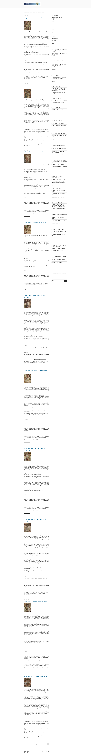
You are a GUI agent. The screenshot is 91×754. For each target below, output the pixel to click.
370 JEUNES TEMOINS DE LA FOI (57, 250)
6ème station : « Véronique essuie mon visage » (36, 601)
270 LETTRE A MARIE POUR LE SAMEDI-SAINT (59, 237)
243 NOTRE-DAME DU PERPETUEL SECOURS (58, 220)
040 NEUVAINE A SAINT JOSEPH (56, 131)
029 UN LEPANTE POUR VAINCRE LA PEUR (58, 125)
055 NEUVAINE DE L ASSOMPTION (57, 154)
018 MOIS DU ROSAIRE (55, 107)
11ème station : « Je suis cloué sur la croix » (35, 222)
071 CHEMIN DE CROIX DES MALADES (57, 179)
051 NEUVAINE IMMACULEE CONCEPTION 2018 (59, 145)
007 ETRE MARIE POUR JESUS (56, 84)
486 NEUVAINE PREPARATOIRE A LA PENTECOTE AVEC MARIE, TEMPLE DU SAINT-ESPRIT (59, 270)
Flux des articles (54, 36)
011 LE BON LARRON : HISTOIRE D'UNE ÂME (58, 95)
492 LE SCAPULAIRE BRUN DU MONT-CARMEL (59, 273)
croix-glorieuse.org (54, 29)
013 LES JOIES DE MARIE (55, 98)
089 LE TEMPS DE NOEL (55, 186)
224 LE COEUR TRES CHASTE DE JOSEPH (58, 208)
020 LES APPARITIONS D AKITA (56, 109)
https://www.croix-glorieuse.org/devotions (40, 73)
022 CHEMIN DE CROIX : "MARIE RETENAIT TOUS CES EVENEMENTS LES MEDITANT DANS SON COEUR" (59, 115)
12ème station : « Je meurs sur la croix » (34, 151)
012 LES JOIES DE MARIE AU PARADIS (57, 96)
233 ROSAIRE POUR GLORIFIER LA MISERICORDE (59, 211)
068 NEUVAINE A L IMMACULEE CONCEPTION (59, 170)
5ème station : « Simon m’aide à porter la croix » (36, 676)
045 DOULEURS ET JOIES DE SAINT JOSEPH (58, 133)
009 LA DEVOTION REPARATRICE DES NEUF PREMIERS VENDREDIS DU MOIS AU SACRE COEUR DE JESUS (58, 89)
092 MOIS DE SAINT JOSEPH (56, 188)
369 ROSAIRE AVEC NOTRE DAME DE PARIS (58, 248)
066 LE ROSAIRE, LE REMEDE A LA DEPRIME (59, 166)
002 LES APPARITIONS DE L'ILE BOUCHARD (58, 73)
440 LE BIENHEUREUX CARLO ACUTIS (57, 262)
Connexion (53, 34)
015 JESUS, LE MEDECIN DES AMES (57, 102)
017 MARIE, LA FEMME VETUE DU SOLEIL (58, 105)
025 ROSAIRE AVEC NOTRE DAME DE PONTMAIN (59, 117)
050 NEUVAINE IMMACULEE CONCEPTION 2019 (59, 142)
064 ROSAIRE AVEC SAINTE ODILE (57, 164)
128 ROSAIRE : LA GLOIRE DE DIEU (57, 200)
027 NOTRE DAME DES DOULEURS (57, 123)
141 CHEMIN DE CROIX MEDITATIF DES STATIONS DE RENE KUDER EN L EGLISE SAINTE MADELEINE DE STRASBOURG (58, 205)
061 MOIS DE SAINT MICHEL (56, 158)
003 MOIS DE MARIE (55, 75)
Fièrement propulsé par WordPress (46, 751)
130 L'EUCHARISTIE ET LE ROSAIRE (57, 202)
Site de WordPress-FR (54, 40)
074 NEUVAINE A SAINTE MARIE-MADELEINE (59, 184)
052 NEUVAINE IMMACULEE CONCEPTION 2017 (59, 148)
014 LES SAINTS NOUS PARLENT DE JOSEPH (58, 100)
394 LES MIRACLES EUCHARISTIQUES (57, 254)
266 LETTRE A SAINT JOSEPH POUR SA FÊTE (59, 229)
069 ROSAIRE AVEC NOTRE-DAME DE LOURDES (59, 173)
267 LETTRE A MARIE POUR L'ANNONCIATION (59, 231)
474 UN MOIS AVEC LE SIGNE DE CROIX (58, 264)
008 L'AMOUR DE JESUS (55, 86)
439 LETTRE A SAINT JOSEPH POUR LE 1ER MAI (59, 259)
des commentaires (55, 38)
